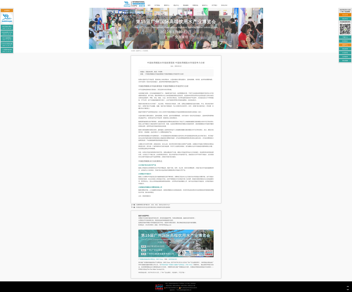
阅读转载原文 (147, 196)
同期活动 (195, 5)
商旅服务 (186, 5)
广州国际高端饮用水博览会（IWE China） (151, 259)
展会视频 (345, 60)
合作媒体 (345, 56)
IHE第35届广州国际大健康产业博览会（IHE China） (177, 264)
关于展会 (157, 5)
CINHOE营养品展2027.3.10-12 (6, 44)
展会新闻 (345, 49)
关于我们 (214, 5)
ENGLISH (224, 5)
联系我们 (193, 283)
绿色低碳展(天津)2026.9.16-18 (7, 33)
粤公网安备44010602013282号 (189, 287)
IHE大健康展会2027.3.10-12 (7, 39)
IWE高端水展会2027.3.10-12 (7, 27)
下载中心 (345, 37)
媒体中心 (205, 5)
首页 (149, 5)
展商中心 (166, 5)
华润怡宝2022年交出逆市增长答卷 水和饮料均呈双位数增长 (153, 207)
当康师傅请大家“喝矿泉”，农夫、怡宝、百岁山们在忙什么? (153, 204)
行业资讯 (145, 51)
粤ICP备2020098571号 (172, 287)
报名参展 (345, 15)
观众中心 (176, 5)
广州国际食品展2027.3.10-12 (7, 50)
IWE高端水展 (173, 259)
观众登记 (345, 18)
